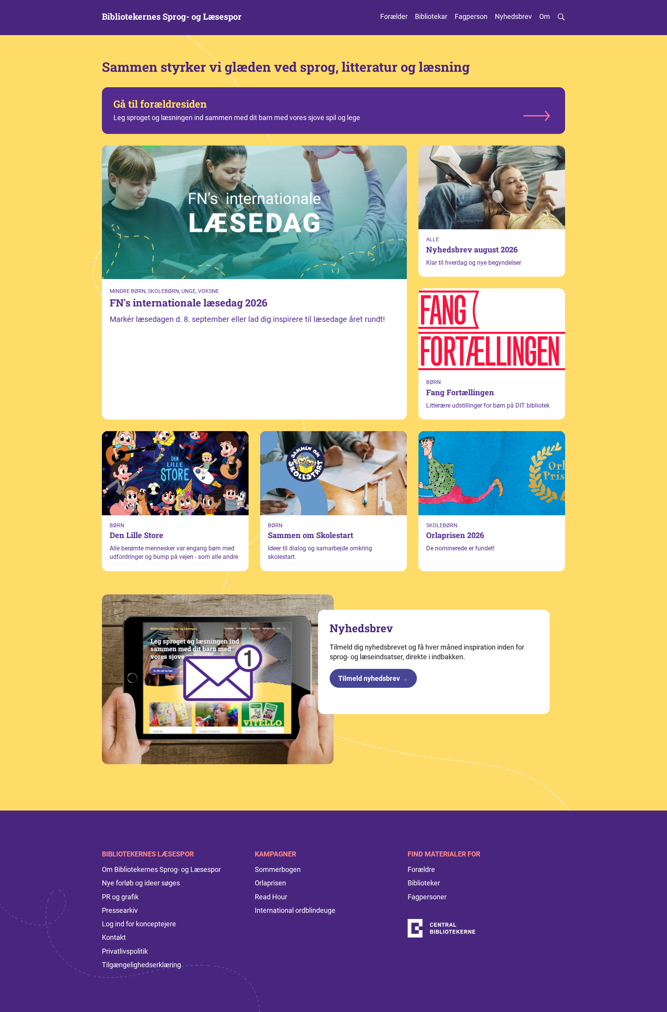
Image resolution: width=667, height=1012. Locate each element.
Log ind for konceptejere (139, 924)
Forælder (394, 16)
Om (544, 16)
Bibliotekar (431, 16)
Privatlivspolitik (125, 951)
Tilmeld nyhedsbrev (373, 678)
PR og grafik (120, 897)
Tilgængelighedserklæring (141, 965)
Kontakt (114, 937)
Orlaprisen (270, 883)
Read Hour (271, 897)
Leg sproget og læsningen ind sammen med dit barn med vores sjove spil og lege (236, 109)
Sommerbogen (278, 869)
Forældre (421, 869)
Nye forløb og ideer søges (141, 883)
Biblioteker (424, 883)
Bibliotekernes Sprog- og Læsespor (172, 17)
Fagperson (471, 16)
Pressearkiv (120, 910)
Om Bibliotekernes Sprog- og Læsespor (161, 869)
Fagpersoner (427, 897)
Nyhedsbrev (513, 16)
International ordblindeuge (295, 910)
